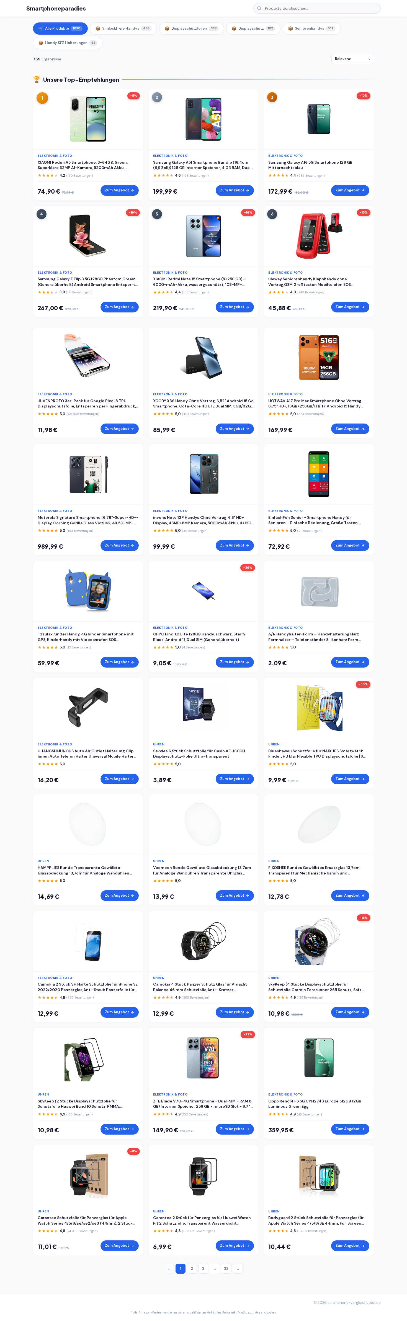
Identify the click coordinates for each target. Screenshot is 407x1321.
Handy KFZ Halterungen (66, 43)
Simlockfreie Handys (122, 28)
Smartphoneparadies (56, 8)
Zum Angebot (117, 190)
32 (226, 1268)
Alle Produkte (59, 28)
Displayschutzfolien (190, 28)
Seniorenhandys (310, 28)
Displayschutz (252, 28)
